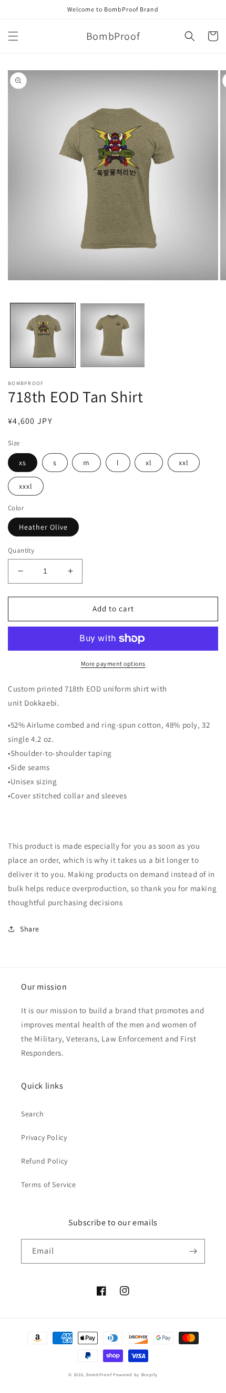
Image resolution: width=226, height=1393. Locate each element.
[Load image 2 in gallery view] (112, 335)
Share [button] (29, 929)
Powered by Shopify (135, 1374)
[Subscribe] (192, 1251)
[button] (13, 36)
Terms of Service (48, 1184)
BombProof (98, 1374)
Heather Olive (43, 527)
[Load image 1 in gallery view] (43, 335)
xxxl (26, 486)
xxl (184, 462)
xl (149, 462)
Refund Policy (44, 1161)
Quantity (21, 550)
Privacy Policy (44, 1137)
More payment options (113, 663)
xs (22, 462)
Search (32, 1113)
